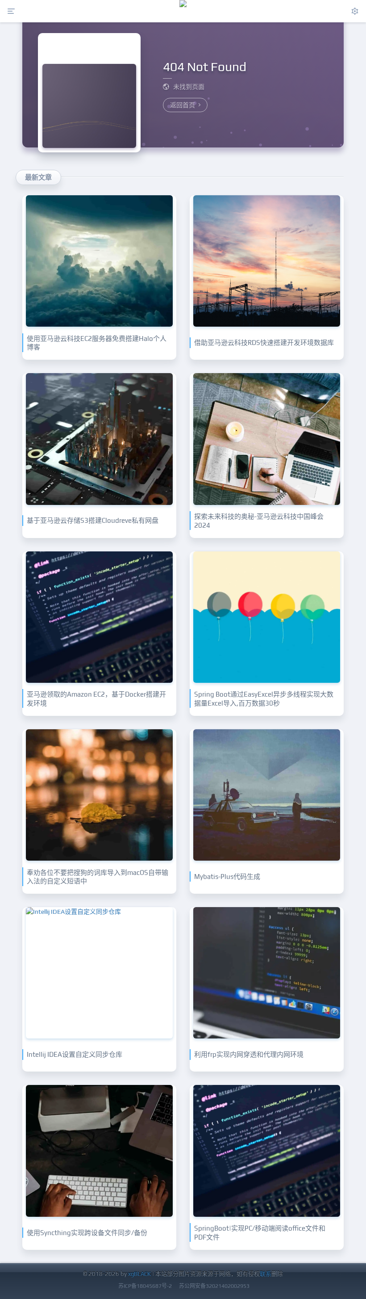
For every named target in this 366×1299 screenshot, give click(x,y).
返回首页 (183, 105)
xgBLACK (139, 1273)
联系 (265, 1273)
